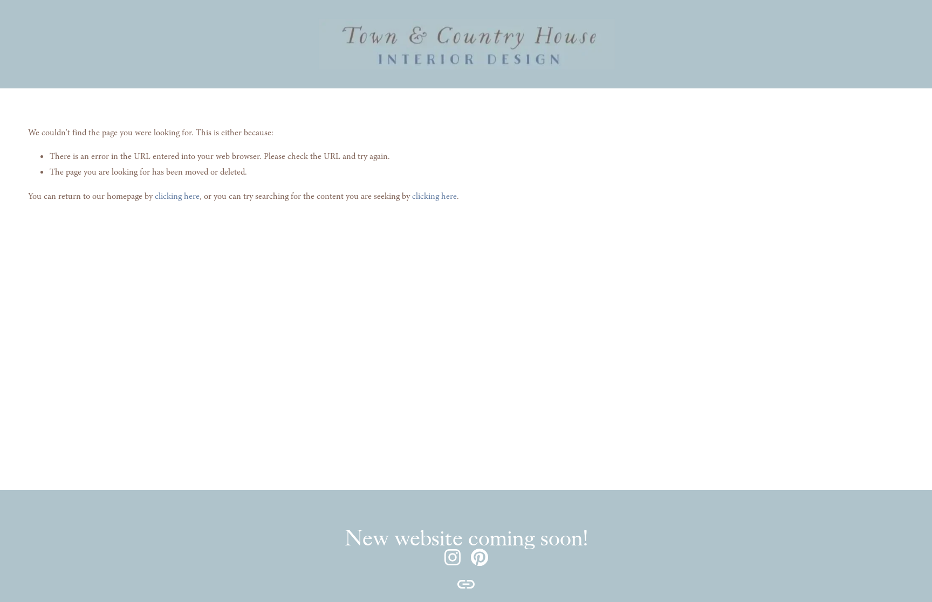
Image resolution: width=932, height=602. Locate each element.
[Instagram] (452, 557)
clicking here (177, 196)
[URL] (466, 584)
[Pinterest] (479, 557)
